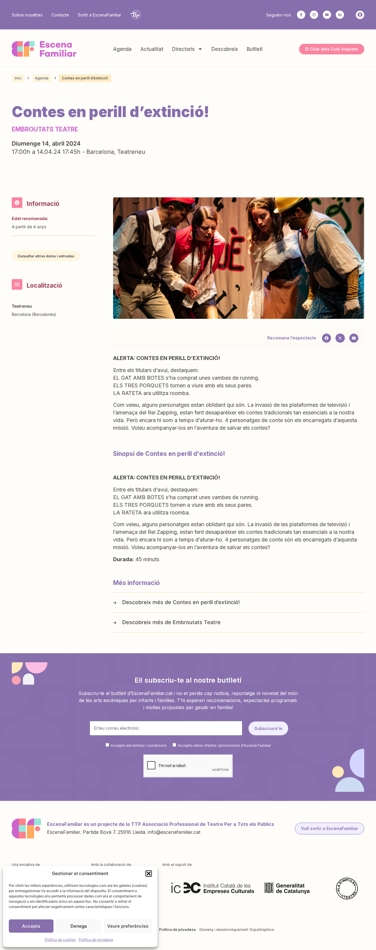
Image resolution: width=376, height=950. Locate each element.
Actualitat (151, 49)
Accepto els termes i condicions (139, 745)
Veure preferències (127, 926)
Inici (18, 78)
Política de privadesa (96, 939)
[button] (149, 873)
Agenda (122, 49)
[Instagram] (314, 15)
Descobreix (225, 49)
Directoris (183, 49)
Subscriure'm (268, 728)
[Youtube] (327, 15)
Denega (78, 926)
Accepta (31, 926)
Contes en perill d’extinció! (206, 602)
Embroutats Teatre (197, 622)
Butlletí (255, 49)
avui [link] (162, 370)
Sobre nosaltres (27, 14)
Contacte (60, 14)
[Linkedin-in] (340, 15)
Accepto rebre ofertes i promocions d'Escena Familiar (224, 745)
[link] (162, 370)
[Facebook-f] (301, 15)
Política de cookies (60, 939)
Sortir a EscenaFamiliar (99, 14)
